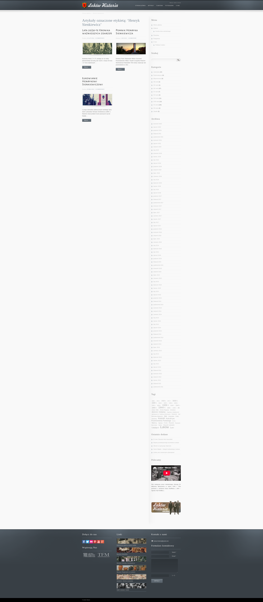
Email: (174, 556)
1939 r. (165, 405)
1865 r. (153, 401)
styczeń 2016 (157, 255)
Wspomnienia (157, 78)
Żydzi (172, 427)
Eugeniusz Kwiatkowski (173, 412)
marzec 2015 (157, 288)
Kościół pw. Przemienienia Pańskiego (163, 420)
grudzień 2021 (157, 130)
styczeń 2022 (157, 127)
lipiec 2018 (156, 173)
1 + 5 (173, 575)
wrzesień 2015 (157, 268)
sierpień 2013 (157, 344)
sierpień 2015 (157, 271)
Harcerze (174, 414)
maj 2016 (156, 245)
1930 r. (154, 405)
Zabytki (155, 111)
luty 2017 (156, 222)
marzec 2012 (157, 380)
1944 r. (162, 407)
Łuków (164, 427)
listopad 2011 (157, 383)
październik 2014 (158, 304)
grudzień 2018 (157, 166)
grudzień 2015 (157, 258)
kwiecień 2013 (157, 357)
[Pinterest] (95, 543)
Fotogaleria (156, 38)
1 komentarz (132, 38)
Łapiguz (155, 427)
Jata (165, 416)
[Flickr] (91, 543)
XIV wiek (155, 85)
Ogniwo (160, 423)
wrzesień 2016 (157, 232)
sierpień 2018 (157, 170)
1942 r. (178, 405)
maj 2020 (156, 150)
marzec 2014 (157, 321)
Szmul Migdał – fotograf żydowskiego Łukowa (166, 449)
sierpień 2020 (157, 147)
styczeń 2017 (157, 225)
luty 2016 (156, 252)
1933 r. (159, 405)
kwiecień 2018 (157, 183)
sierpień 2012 (157, 377)
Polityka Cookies (160, 45)
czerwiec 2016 (157, 242)
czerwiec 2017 (157, 216)
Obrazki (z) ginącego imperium (162, 446)
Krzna (173, 420)
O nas (155, 42)
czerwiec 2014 (157, 314)
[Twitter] (87, 543)
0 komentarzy (99, 38)
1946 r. (174, 408)
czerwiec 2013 (157, 350)
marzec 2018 (157, 186)
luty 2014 (156, 324)
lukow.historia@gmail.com (161, 541)
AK (179, 408)
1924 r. (160, 403)
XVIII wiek (156, 101)
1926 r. (171, 403)
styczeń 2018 (157, 193)
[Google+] (102, 543)
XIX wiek (155, 88)
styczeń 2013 (157, 367)
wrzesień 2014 (157, 308)
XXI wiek (155, 108)
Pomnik (171, 423)
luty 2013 (156, 364)
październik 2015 (158, 265)
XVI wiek (155, 95)
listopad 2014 (157, 301)
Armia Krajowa (164, 410)
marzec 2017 (157, 219)
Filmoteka (156, 35)
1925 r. (166, 403)
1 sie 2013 (124, 38)
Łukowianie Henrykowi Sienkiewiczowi (92, 81)
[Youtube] (98, 543)
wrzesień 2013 (157, 341)
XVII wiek (156, 98)
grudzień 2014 (157, 298)
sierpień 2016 (157, 235)
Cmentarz (173, 410)
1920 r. (154, 403)
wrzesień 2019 (157, 153)
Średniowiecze (157, 75)
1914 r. (158, 401)
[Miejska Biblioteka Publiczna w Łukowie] (89, 556)
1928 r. (176, 403)
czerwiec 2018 (157, 176)
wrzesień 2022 (157, 124)
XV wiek (155, 91)
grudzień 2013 (157, 331)
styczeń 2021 (157, 143)
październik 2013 (158, 337)
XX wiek (155, 105)
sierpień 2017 (157, 209)
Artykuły (155, 28)
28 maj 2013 (90, 89)
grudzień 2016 (157, 229)
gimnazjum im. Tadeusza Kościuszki (161, 414)
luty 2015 (156, 291)
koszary (154, 418)
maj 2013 (156, 354)
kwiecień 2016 (157, 248)
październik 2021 (158, 137)
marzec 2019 (157, 156)
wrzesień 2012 (157, 373)
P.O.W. (166, 423)
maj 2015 (156, 281)
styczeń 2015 (157, 295)
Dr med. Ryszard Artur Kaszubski (162, 439)
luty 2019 (156, 160)
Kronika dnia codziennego (163, 31)
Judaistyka (156, 72)
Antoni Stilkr (155, 410)
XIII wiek (155, 82)
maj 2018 (156, 179)
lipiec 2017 (156, 212)
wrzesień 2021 (157, 140)
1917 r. (169, 401)
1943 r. (154, 408)
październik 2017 (158, 202)
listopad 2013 (157, 334)
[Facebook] (83, 543)
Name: (174, 552)
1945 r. (169, 408)
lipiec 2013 (156, 347)
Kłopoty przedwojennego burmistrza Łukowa (166, 442)
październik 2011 (158, 387)
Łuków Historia (86, 599)
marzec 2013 (157, 360)
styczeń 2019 (157, 163)
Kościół (161, 418)
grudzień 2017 (157, 196)
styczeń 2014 (157, 327)
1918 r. (175, 401)
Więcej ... (86, 67)
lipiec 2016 (156, 239)
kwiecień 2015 (157, 285)
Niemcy (154, 423)
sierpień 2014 (157, 311)
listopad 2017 (157, 199)
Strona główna (86, 13)
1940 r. (172, 405)
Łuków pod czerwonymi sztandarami (163, 452)
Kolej (177, 416)
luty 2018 (156, 189)
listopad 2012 (157, 370)
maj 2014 (156, 318)
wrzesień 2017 (157, 206)
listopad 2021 (157, 133)
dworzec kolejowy (159, 412)
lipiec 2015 (156, 275)
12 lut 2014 (90, 38)
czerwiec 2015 (157, 278)
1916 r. (163, 401)
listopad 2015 (157, 262)
